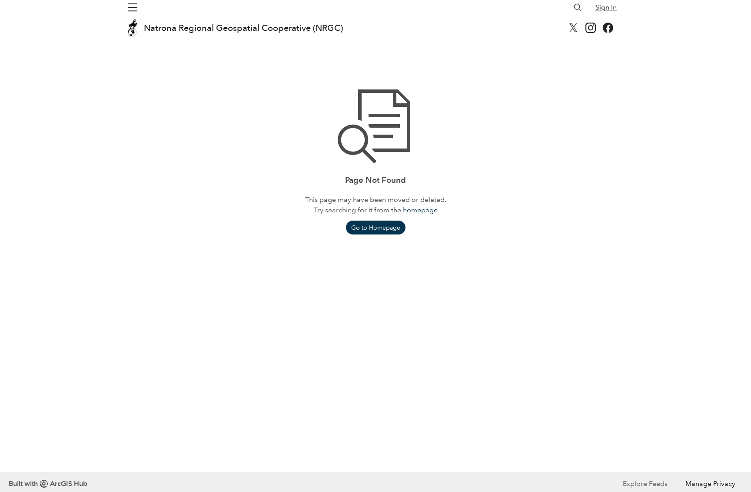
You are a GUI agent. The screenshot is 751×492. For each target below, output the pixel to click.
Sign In (606, 7)
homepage (420, 210)
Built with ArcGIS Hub (48, 483)
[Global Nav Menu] (133, 7)
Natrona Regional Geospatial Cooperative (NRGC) (243, 28)
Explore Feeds (645, 483)
